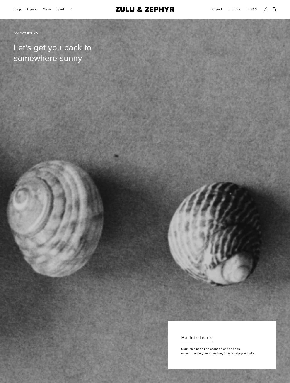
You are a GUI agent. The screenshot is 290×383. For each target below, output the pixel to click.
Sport (60, 9)
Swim (47, 9)
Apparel (32, 9)
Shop (17, 9)
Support (216, 9)
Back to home (197, 338)
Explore (234, 9)
